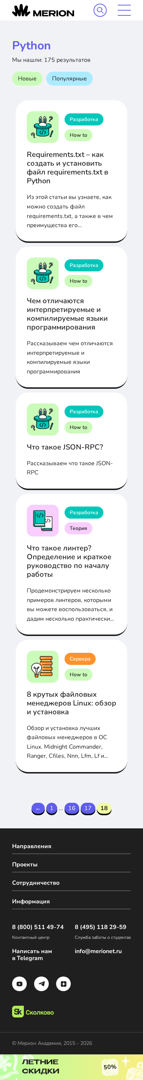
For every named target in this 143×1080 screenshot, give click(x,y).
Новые (27, 79)
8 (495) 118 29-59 (100, 927)
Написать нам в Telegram (32, 955)
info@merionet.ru (98, 951)
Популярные (69, 79)
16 (72, 808)
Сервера (80, 658)
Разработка (84, 119)
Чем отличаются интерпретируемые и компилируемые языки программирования (67, 314)
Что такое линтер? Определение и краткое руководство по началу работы (69, 561)
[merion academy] (43, 10)
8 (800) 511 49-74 (38, 927)
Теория (78, 528)
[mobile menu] (124, 10)
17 (88, 808)
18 (104, 808)
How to (78, 135)
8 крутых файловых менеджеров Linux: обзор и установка (71, 703)
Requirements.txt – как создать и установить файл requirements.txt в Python (67, 168)
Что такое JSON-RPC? (65, 447)
